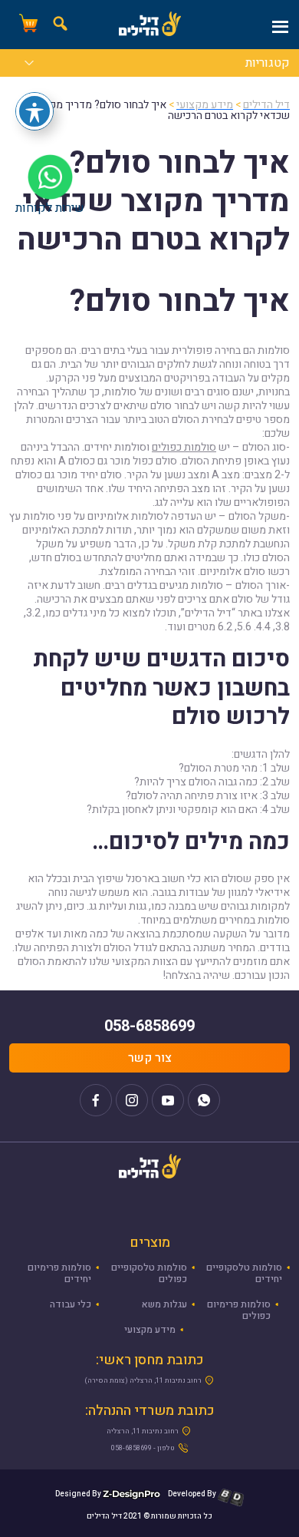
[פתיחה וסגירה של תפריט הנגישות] (34, 111)
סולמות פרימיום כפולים (239, 1310)
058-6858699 (149, 1026)
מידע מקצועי (150, 1330)
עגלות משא (164, 1304)
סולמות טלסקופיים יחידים (244, 1273)
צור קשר (150, 1058)
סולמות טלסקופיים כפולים (149, 1273)
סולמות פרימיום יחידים (59, 1273)
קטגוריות (267, 64)
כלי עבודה (70, 1304)
